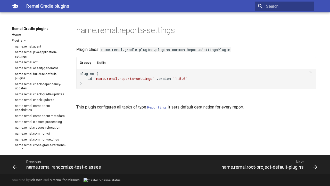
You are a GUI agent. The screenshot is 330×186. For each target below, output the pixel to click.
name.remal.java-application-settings (36, 54)
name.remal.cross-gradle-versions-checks (40, 147)
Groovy (85, 63)
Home (16, 34)
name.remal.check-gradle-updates (39, 94)
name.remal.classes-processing (38, 122)
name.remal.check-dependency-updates (38, 86)
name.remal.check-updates (34, 100)
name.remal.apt (26, 62)
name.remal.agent (28, 46)
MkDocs (36, 180)
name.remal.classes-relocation (37, 127)
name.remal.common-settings (37, 139)
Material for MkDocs (65, 180)
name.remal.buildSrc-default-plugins (36, 76)
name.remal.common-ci (32, 133)
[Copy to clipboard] (310, 74)
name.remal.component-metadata (40, 116)
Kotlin (101, 63)
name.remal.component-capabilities (33, 108)
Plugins (17, 40)
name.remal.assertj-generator (36, 68)
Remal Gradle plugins (30, 29)
